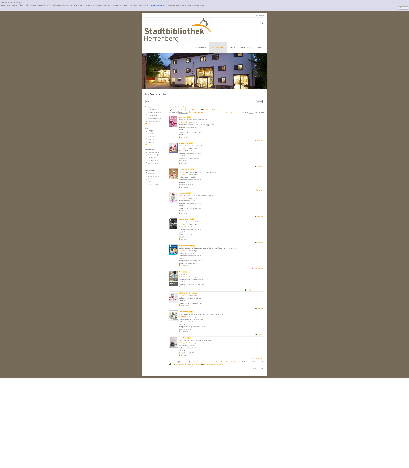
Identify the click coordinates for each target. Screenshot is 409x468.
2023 (149, 139)
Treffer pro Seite (258, 112)
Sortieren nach (173, 112)
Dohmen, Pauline (153, 112)
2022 (149, 142)
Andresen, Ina (152, 110)
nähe (183, 107)
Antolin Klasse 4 (153, 184)
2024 (149, 136)
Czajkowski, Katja (153, 118)
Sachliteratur (152, 152)
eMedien (150, 158)
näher (179, 107)
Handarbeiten (152, 173)
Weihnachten (152, 163)
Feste (149, 182)
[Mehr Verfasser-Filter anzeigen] (146, 123)
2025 (149, 134)
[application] (218, 47)
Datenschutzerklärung (157, 5)
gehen (187, 107)
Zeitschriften (152, 160)
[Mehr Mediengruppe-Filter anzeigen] (146, 165)
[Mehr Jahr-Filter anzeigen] (146, 144)
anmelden (261, 16)
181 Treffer (244, 112)
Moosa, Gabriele (153, 121)
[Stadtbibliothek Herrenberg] (178, 30)
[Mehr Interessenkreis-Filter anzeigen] (146, 187)
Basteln (150, 179)
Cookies (32, 5)
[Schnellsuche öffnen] (262, 23)
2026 (149, 131)
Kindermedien (152, 155)
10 (234, 112)
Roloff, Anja (151, 115)
